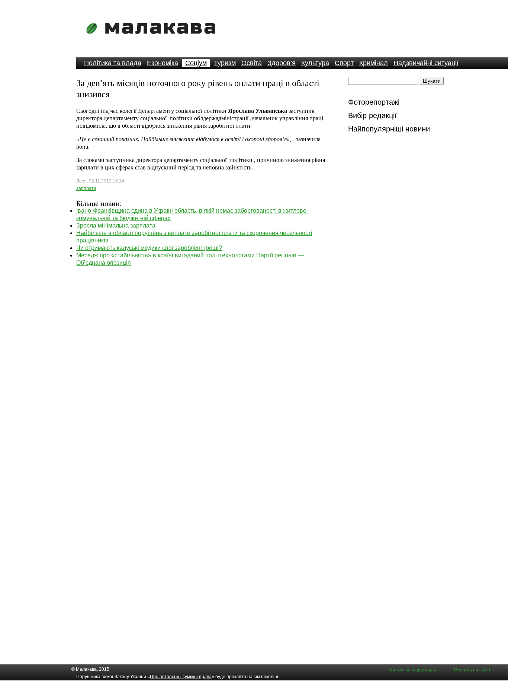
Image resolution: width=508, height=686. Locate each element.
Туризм (225, 63)
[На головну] (153, 39)
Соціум (196, 63)
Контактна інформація (412, 670)
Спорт (344, 63)
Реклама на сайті (472, 670)
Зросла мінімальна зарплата (115, 225)
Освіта (251, 63)
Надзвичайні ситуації (426, 63)
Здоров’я (281, 63)
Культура (315, 63)
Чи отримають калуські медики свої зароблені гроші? (149, 248)
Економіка (162, 63)
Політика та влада (112, 63)
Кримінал (373, 63)
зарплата (86, 188)
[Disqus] (203, 360)
